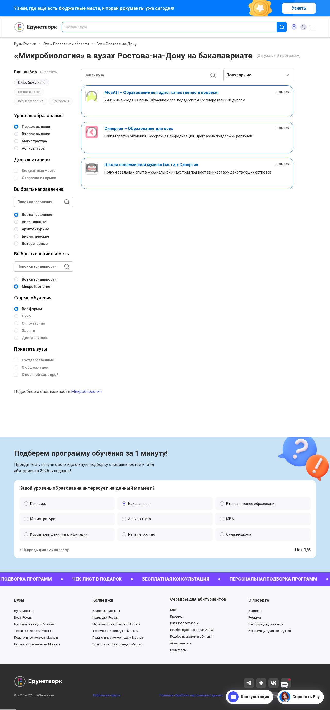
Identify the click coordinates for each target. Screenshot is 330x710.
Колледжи (102, 600)
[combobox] (172, 27)
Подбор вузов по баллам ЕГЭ (191, 630)
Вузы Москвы (24, 611)
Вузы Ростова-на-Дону (116, 44)
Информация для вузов (265, 624)
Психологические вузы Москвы (37, 644)
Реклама (254, 617)
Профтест (177, 616)
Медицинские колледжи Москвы (116, 624)
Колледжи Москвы (106, 611)
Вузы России (25, 44)
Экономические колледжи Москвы (117, 644)
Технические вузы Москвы (33, 631)
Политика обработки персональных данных (191, 695)
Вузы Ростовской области (66, 44)
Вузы (19, 600)
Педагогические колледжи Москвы (118, 637)
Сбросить (48, 72)
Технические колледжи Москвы (115, 631)
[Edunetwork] (35, 27)
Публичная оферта (106, 695)
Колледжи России (105, 617)
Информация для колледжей (269, 631)
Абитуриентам (180, 643)
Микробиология (86, 391)
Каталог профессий (184, 623)
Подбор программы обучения (191, 636)
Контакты (255, 611)
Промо (280, 92)
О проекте (258, 600)
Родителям (178, 650)
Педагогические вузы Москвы (36, 637)
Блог (173, 610)
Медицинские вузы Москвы (34, 624)
